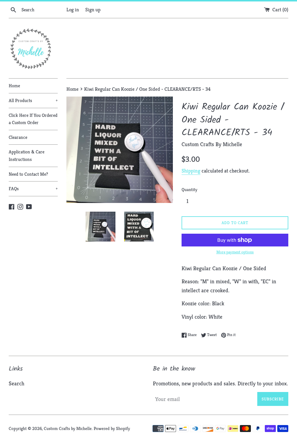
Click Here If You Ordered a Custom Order (33, 119)
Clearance (18, 137)
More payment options (235, 252)
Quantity (189, 189)
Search (16, 383)
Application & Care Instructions (26, 155)
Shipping (191, 170)
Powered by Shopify (112, 428)
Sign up (93, 9)
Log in (72, 9)
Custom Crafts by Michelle (68, 428)
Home (14, 86)
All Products (33, 100)
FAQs (33, 189)
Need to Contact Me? (28, 174)
